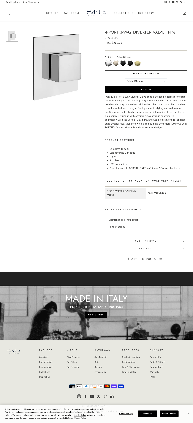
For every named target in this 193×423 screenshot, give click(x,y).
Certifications (146, 241)
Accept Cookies (169, 413)
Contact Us (155, 357)
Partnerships (45, 362)
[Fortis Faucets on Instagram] (79, 396)
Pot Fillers (72, 362)
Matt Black (130, 63)
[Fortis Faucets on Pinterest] (105, 396)
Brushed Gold (137, 63)
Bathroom (71, 13)
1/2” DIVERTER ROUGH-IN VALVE (121, 193)
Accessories (100, 372)
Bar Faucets (73, 367)
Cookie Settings (126, 413)
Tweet (147, 259)
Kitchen (52, 13)
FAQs (152, 377)
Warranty (154, 372)
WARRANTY (146, 248)
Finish (118, 57)
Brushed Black (123, 63)
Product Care (156, 367)
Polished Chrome (109, 63)
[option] (57, 67)
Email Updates (13, 2)
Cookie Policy (80, 418)
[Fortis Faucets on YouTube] (92, 396)
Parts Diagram (117, 226)
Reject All (147, 413)
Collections (124, 13)
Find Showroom (31, 2)
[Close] (188, 413)
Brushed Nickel (116, 63)
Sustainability (46, 367)
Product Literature (131, 357)
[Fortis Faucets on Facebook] (85, 396)
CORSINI (134, 168)
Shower (98, 367)
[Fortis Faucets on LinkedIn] (112, 396)
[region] (96, 414)
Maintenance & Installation (124, 219)
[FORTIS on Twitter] (177, 2)
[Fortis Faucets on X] (98, 396)
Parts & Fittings (157, 362)
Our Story (146, 13)
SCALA (163, 168)
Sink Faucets (73, 357)
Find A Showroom (146, 73)
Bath (97, 362)
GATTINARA (146, 168)
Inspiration (44, 377)
